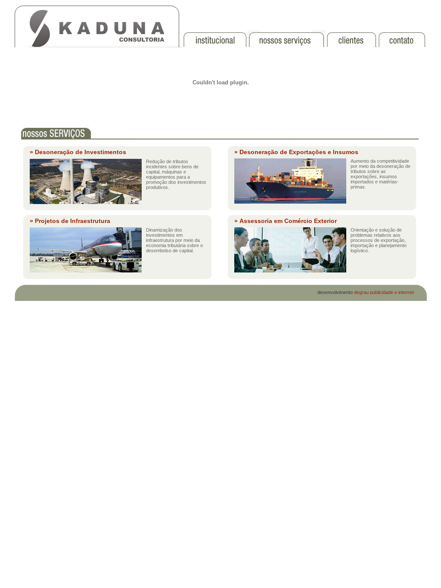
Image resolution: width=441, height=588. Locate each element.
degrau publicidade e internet (384, 292)
